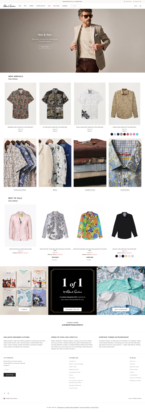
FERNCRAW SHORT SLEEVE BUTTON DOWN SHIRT (20, 127)
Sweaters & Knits (90, 189)
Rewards (64, 5)
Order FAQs (72, 366)
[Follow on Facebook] (4, 393)
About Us (132, 361)
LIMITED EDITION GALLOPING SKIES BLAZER (20, 249)
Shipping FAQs (73, 369)
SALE (49, 5)
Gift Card (72, 377)
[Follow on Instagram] (8, 393)
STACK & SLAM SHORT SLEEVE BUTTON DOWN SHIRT (90, 127)
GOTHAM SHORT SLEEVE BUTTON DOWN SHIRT (55, 127)
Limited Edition (40, 5)
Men (25, 5)
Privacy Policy (73, 388)
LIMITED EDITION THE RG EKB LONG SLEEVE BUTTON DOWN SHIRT (55, 250)
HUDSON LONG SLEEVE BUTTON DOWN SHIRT (124, 127)
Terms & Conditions (135, 377)
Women (31, 5)
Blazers (55, 189)
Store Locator (134, 369)
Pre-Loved (56, 5)
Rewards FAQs (134, 366)
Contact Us (72, 361)
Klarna (71, 375)
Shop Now (45, 46)
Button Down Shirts (20, 189)
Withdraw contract (135, 380)
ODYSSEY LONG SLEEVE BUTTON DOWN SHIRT (124, 249)
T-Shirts (24, 309)
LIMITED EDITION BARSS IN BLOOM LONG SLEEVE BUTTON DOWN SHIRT (90, 250)
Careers (132, 372)
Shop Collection (13, 78)
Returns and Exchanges (76, 364)
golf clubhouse (120, 309)
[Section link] (72, 41)
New (20, 5)
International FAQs (74, 372)
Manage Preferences (75, 385)
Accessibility (133, 375)
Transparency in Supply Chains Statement (68, 407)
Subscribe (10, 374)
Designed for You (72, 309)
